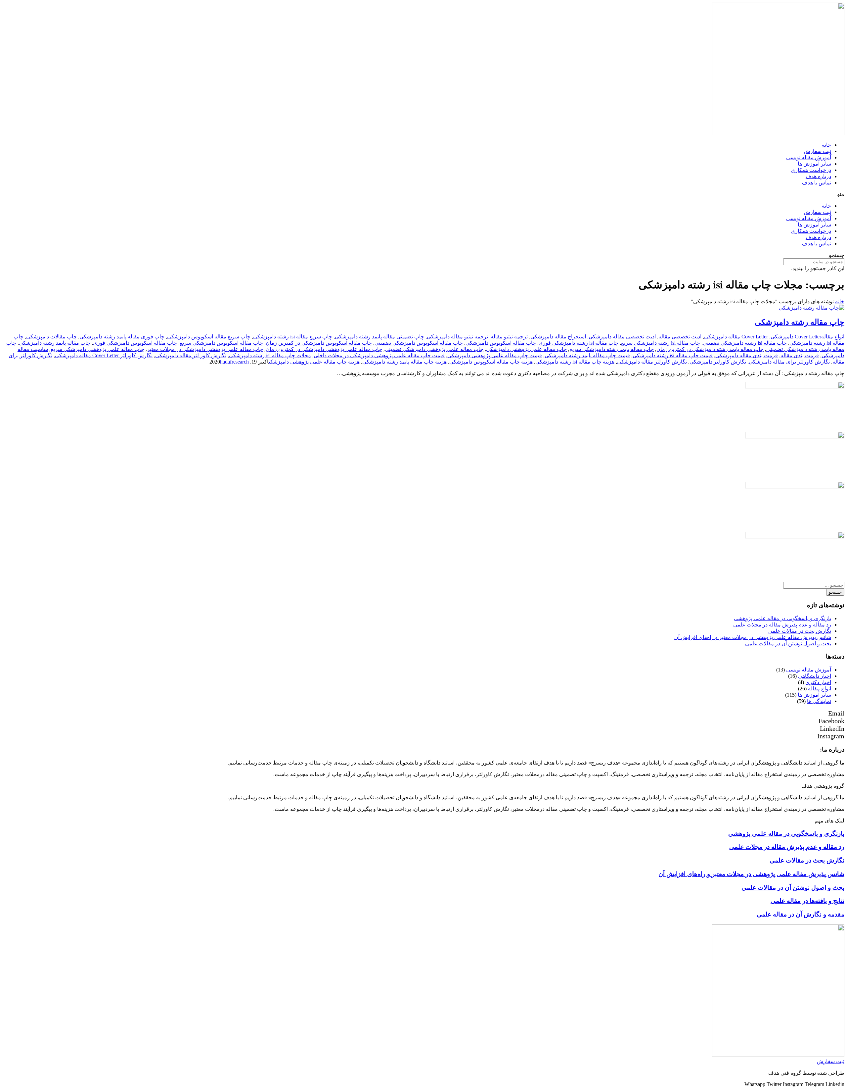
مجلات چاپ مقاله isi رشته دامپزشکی (270, 355)
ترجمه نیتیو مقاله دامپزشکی (457, 336)
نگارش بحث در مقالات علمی (799, 631)
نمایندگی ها (819, 701)
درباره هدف (818, 176)
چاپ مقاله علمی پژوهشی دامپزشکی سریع (97, 349)
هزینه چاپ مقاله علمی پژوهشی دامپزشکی (314, 362)
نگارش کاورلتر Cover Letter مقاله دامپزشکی (104, 355)
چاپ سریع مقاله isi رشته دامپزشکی (292, 336)
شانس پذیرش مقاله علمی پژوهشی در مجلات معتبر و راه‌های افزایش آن (752, 637)
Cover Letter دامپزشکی (796, 336)
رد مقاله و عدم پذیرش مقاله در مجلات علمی (782, 624)
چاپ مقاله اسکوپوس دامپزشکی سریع (221, 343)
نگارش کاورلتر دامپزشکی (718, 362)
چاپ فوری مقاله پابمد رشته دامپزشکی (121, 336)
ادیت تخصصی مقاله (679, 336)
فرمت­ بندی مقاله (799, 355)
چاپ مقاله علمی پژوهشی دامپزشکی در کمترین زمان (324, 349)
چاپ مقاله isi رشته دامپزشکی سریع (660, 343)
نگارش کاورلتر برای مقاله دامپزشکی (789, 362)
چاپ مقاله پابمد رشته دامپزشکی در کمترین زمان (710, 349)
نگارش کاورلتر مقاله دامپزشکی (652, 362)
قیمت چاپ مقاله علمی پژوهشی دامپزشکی (494, 355)
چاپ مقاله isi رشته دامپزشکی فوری (578, 343)
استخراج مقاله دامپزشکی (558, 336)
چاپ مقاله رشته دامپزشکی (799, 322)
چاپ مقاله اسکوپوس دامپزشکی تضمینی (419, 343)
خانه (826, 145)
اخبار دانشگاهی (814, 676)
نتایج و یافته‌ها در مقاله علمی (807, 900)
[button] (423, 194)
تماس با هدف (816, 182)
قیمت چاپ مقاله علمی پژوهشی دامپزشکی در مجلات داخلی (379, 355)
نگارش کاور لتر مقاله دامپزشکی (190, 355)
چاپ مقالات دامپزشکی (51, 336)
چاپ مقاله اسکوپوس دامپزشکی (501, 343)
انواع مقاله (832, 336)
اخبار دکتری (818, 682)
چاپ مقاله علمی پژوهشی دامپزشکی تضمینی (434, 349)
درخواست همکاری (811, 170)
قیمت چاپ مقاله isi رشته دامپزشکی (673, 355)
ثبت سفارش (817, 151)
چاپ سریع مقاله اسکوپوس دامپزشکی (208, 336)
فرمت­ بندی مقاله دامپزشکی (746, 355)
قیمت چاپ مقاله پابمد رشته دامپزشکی (587, 355)
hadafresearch (234, 362)
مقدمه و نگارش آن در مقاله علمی (800, 914)
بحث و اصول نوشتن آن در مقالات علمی (788, 643)
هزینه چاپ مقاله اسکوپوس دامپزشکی (491, 362)
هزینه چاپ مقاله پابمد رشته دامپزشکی (404, 362)
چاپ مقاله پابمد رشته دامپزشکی (54, 343)
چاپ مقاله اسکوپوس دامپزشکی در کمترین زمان (319, 343)
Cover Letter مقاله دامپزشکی (736, 336)
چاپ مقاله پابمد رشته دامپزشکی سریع (611, 349)
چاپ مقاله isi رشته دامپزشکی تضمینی (745, 343)
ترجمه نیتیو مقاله (509, 336)
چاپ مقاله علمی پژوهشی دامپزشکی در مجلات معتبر (205, 349)
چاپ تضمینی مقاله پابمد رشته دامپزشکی (379, 336)
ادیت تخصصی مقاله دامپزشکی (622, 336)
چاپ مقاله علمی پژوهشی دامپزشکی (526, 349)
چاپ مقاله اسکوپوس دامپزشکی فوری (135, 343)
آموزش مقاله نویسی (808, 157)
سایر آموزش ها (814, 164)
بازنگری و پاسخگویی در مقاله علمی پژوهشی (782, 618)
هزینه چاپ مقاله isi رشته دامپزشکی (574, 362)
